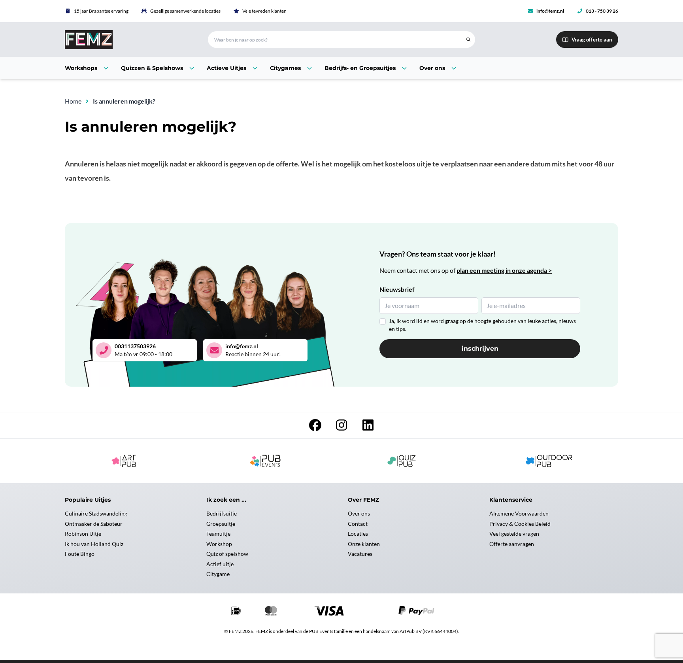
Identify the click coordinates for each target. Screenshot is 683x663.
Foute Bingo (79, 553)
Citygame (218, 573)
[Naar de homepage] (126, 39)
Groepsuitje (220, 523)
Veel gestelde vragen (514, 533)
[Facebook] (315, 427)
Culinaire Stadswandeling (96, 513)
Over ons (359, 513)
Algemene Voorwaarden (519, 513)
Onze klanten (364, 543)
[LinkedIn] (368, 427)
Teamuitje (218, 533)
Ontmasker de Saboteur (94, 523)
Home (73, 101)
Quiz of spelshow (227, 553)
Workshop (219, 543)
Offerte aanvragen (511, 543)
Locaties (358, 533)
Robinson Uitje (83, 533)
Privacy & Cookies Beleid (520, 523)
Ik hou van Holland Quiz (94, 543)
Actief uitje (220, 564)
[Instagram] (342, 427)
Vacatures (360, 553)
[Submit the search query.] (468, 40)
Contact (358, 523)
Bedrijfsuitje (221, 513)
